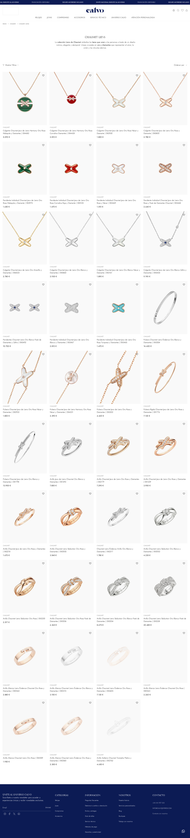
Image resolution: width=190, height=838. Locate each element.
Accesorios (58, 816)
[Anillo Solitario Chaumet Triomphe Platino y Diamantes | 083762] (118, 725)
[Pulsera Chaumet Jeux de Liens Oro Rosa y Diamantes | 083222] (118, 377)
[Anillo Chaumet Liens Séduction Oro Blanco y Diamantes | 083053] (165, 516)
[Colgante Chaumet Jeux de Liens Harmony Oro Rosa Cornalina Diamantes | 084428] (71, 98)
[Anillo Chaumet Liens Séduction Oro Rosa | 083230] (24, 586)
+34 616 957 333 (159, 803)
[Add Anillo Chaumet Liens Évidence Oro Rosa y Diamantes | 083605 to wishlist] (137, 633)
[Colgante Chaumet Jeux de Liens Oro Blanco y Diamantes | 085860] (71, 237)
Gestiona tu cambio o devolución (96, 806)
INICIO (4, 24)
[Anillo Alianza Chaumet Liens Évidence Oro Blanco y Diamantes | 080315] (71, 656)
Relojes (57, 800)
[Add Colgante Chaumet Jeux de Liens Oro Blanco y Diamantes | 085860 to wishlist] (90, 215)
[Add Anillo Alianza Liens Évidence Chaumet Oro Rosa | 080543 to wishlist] (184, 633)
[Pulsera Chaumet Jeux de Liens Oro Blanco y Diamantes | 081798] (24, 447)
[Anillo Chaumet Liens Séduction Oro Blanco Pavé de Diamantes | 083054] (118, 586)
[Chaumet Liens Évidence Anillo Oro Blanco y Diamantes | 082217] (118, 516)
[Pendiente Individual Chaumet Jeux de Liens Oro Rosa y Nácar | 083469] (118, 168)
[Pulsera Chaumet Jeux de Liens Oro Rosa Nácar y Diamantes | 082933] (24, 377)
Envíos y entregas (90, 811)
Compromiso (59, 811)
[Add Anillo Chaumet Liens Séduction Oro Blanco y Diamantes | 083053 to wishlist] (184, 493)
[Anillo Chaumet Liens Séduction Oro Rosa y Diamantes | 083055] (71, 516)
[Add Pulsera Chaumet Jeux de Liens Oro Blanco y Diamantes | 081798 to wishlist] (43, 424)
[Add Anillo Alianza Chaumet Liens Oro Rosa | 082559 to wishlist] (43, 703)
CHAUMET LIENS (24, 24)
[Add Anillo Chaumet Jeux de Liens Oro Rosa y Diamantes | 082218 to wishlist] (43, 493)
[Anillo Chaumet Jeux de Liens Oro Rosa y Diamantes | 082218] (24, 516)
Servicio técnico (90, 821)
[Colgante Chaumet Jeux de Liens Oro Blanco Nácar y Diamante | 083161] (118, 237)
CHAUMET (13, 24)
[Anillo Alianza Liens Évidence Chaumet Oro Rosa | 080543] (165, 656)
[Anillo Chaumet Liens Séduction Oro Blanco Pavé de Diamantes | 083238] (165, 586)
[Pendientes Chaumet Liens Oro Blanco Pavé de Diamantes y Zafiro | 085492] (24, 307)
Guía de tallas (89, 816)
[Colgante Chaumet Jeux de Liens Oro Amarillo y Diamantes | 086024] (24, 237)
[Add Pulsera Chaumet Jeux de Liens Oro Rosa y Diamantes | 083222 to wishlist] (137, 354)
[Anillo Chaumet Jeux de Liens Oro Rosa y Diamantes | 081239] (165, 447)
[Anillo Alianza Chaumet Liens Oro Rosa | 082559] (24, 725)
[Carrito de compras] (186, 10)
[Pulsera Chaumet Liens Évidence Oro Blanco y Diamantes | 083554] (165, 307)
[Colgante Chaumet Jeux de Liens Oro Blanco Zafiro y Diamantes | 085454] (165, 237)
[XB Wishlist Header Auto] (182, 10)
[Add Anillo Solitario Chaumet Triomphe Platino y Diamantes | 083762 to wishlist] (137, 703)
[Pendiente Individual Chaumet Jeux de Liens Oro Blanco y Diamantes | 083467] (71, 307)
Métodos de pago (91, 827)
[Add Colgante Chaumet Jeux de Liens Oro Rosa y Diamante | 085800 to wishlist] (184, 75)
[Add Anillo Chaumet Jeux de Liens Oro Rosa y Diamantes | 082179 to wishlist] (137, 424)
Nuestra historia (124, 800)
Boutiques (122, 816)
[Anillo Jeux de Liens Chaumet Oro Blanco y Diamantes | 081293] (71, 447)
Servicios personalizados (127, 806)
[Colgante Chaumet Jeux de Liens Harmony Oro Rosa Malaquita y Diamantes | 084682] (24, 98)
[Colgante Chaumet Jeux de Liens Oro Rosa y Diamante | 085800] (165, 98)
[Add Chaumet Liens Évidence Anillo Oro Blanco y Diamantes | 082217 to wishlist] (137, 493)
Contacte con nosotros (160, 813)
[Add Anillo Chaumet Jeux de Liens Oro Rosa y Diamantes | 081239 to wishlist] (184, 424)
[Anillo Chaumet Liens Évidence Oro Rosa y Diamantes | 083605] (118, 656)
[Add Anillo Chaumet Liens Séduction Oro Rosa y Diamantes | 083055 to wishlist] (90, 493)
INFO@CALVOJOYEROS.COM (162, 808)
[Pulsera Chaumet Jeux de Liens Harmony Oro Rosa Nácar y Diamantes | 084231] (71, 377)
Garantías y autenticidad (93, 832)
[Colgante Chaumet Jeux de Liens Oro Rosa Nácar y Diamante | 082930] (118, 98)
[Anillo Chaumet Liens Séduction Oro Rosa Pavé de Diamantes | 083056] (71, 586)
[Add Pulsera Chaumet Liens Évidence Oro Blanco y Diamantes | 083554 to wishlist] (184, 284)
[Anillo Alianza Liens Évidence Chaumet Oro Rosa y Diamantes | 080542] (24, 656)
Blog (120, 811)
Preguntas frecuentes (91, 800)
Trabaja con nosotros (126, 821)
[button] (38, 17)
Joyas (56, 806)
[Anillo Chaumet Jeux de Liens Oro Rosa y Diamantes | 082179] (118, 447)
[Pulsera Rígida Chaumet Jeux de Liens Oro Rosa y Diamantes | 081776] (165, 377)
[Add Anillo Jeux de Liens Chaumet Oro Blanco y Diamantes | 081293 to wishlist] (90, 424)
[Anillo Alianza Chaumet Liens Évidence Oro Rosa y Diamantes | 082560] (71, 725)
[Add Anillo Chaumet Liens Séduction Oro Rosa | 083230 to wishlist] (43, 563)
